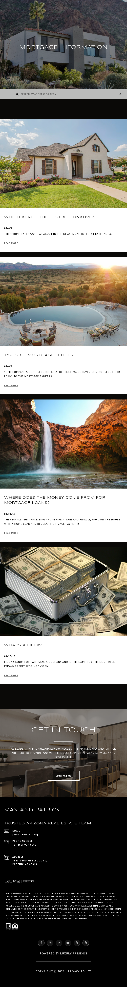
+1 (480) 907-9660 (24, 844)
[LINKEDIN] (59, 943)
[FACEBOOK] (41, 943)
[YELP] (77, 943)
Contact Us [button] (64, 775)
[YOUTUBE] (68, 943)
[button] (120, 94)
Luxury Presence (73, 953)
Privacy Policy (79, 971)
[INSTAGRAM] (50, 943)
